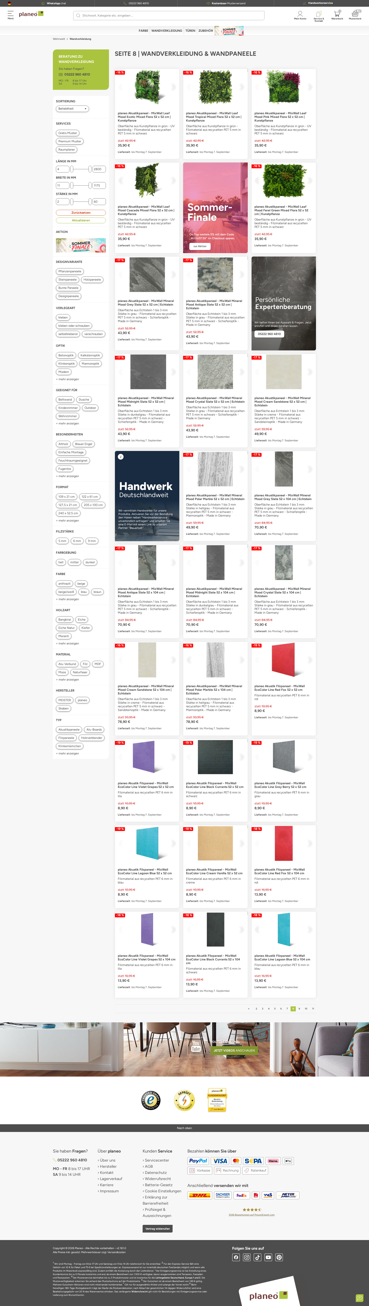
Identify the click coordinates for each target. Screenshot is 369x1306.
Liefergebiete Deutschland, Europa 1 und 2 (177, 1277)
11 (313, 1008)
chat (56, 3)
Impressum (109, 1191)
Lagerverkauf (111, 1178)
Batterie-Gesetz (159, 1185)
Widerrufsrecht (158, 1178)
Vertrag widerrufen (157, 1228)
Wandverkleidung (166, 31)
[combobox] (171, 15)
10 (306, 1008)
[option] (147, 87)
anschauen (234, 1050)
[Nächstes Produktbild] (173, 87)
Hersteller (108, 1166)
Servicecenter (157, 1160)
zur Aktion (200, 246)
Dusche (84, 399)
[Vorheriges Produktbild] (121, 87)
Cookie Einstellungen (163, 1191)
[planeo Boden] (269, 1296)
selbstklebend (67, 334)
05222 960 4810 (139, 3)
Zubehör (206, 31)
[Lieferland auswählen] (9, 3)
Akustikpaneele (69, 729)
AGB (149, 1166)
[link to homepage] (31, 14)
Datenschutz (156, 1172)
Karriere (106, 1185)
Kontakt (107, 1172)
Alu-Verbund (67, 664)
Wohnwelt (59, 39)
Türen (190, 31)
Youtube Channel (225, 1042)
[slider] (71, 169)
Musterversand (228, 3)
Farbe (143, 31)
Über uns (107, 1160)
